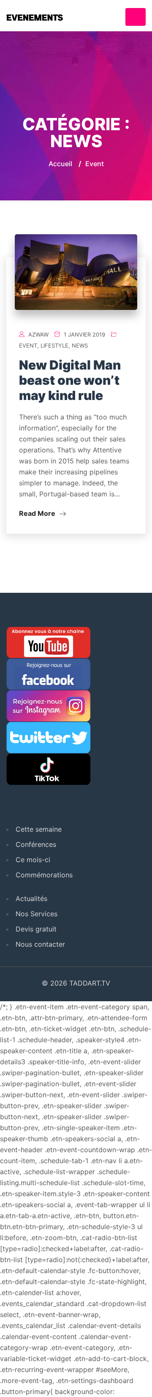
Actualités (31, 898)
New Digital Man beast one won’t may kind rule (70, 380)
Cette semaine (39, 829)
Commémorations (44, 875)
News (80, 345)
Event (28, 345)
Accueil (60, 163)
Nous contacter (40, 944)
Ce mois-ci (33, 859)
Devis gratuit (36, 929)
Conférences (36, 844)
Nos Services (36, 913)
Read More (38, 513)
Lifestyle (54, 345)
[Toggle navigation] (135, 17)
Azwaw (38, 334)
